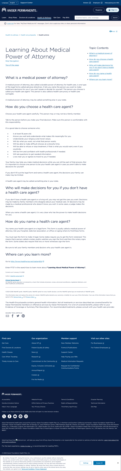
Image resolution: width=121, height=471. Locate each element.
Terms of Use (17, 297)
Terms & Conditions (67, 399)
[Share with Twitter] (18, 316)
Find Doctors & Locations (11, 348)
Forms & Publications (69, 348)
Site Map (94, 406)
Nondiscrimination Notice (10, 403)
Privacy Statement (41, 469)
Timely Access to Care (10, 361)
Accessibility (6, 399)
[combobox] (92, 18)
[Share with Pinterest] (23, 316)
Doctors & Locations (27, 17)
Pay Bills (66, 17)
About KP (35, 343)
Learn (4, 17)
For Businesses (96, 343)
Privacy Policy (30, 297)
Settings (85, 463)
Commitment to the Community (43, 361)
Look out (10, 23)
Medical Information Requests (72, 361)
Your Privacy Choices (38, 406)
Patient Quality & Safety (40, 348)
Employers (96, 3)
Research (35, 357)
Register (99, 10)
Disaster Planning (96, 399)
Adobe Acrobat (25, 446)
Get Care (57, 17)
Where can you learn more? (100, 79)
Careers (34, 375)
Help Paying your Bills (69, 357)
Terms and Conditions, (28, 469)
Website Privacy (37, 399)
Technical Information (98, 403)
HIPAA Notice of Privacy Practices (43, 403)
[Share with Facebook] (13, 316)
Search (115, 17)
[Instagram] (26, 416)
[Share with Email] (7, 316)
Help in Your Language (9, 406)
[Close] (118, 463)
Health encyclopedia (28, 35)
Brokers (85, 3)
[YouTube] (15, 416)
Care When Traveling (9, 357)
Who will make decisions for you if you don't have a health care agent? (101, 67)
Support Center (27, 3)
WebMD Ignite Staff (16, 276)
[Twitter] (4, 416)
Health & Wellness (44, 17)
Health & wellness (11, 35)
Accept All (99, 463)
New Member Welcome (70, 343)
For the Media (37, 379)
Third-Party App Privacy (69, 406)
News (34, 352)
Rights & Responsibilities (69, 403)
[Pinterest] (20, 416)
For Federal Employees (99, 348)
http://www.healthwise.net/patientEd (26, 261)
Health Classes (7, 352)
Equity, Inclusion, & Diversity (42, 366)
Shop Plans (13, 17)
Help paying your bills (112, 3)
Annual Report (37, 370)
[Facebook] (9, 416)
